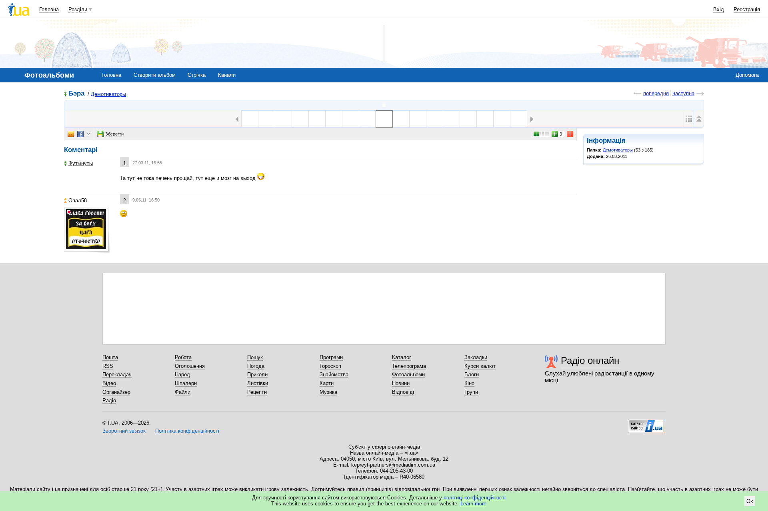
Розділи (77, 9)
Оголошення (190, 366)
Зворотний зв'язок (124, 431)
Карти (327, 383)
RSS (107, 366)
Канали (227, 75)
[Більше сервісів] (88, 134)
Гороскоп (330, 366)
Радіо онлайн (590, 360)
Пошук (255, 357)
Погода (255, 366)
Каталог (401, 357)
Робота (183, 357)
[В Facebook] (80, 134)
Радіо (109, 400)
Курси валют (480, 366)
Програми (331, 357)
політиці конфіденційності (475, 498)
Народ (182, 374)
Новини (401, 383)
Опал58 (77, 201)
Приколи (257, 374)
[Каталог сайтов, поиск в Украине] (646, 423)
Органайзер (116, 392)
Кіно (469, 383)
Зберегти (114, 134)
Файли (182, 392)
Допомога (747, 75)
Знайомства (334, 374)
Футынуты (80, 163)
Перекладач (117, 374)
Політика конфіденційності (187, 431)
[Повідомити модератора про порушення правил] (570, 134)
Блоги (471, 374)
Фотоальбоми (408, 374)
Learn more (473, 504)
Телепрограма (409, 366)
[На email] (71, 134)
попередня (656, 93)
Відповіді (403, 392)
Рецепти (257, 392)
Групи (471, 392)
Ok (749, 501)
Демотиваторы (108, 94)
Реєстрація (747, 9)
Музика (328, 392)
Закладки (475, 357)
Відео (109, 383)
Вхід (718, 9)
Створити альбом (155, 75)
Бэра (76, 93)
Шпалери (186, 383)
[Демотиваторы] (384, 105)
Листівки (257, 383)
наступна (683, 93)
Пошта (110, 357)
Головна (49, 9)
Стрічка (197, 75)
